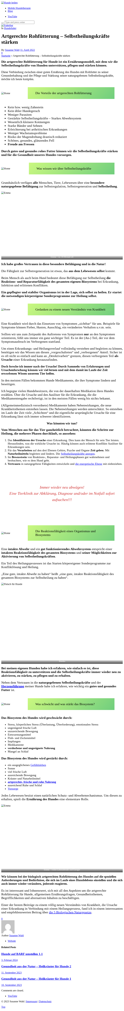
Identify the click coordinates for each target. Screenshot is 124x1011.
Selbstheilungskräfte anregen (78, 453)
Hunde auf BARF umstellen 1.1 (22, 954)
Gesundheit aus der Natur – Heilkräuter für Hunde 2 (36, 966)
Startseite (5, 55)
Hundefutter (10, 28)
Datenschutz (45, 1001)
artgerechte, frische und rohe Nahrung (32, 782)
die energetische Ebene (88, 463)
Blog (10, 11)
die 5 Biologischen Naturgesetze (70, 912)
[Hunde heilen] (9, 2)
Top (3, 1007)
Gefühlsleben (38, 765)
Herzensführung (12, 686)
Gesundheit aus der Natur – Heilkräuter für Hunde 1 (36, 978)
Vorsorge (13, 788)
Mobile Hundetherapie (19, 8)
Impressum (31, 1001)
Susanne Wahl (12, 50)
